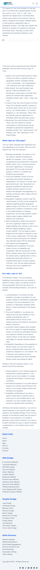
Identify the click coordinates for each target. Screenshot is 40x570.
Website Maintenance (9, 542)
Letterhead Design (8, 506)
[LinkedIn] (34, 568)
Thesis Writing (7, 554)
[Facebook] (20, 568)
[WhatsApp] (37, 568)
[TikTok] (25, 568)
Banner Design (7, 513)
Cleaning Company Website (12, 492)
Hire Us (5, 446)
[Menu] (37, 3)
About (4, 441)
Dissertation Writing (9, 552)
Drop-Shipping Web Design (12, 489)
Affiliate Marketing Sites (10, 487)
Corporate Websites (9, 465)
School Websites (8, 472)
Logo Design (6, 503)
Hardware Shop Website (10, 482)
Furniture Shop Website (10, 479)
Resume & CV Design (9, 515)
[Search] (33, 3)
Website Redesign (8, 539)
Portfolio (5, 448)
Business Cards (7, 508)
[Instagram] (23, 568)
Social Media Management (11, 544)
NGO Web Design (8, 467)
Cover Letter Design (9, 528)
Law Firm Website (8, 469)
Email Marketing (8, 549)
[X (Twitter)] (28, 568)
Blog (4, 443)
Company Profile (8, 518)
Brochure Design (8, 511)
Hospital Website (8, 474)
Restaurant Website (9, 477)
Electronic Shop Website (11, 484)
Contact (5, 451)
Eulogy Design (7, 520)
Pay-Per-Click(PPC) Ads (10, 547)
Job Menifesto (7, 523)
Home (4, 438)
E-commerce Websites (10, 462)
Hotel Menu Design (9, 525)
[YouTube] (31, 568)
